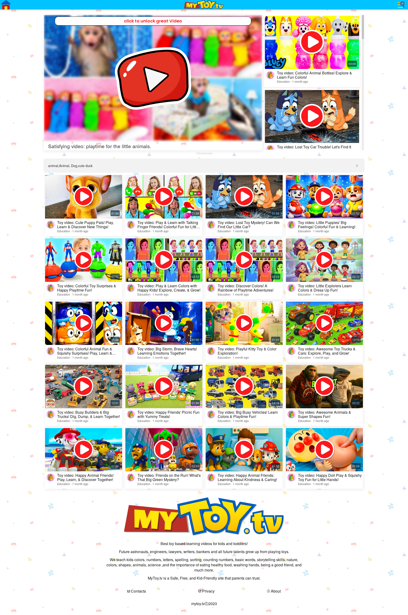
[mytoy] (204, 4)
